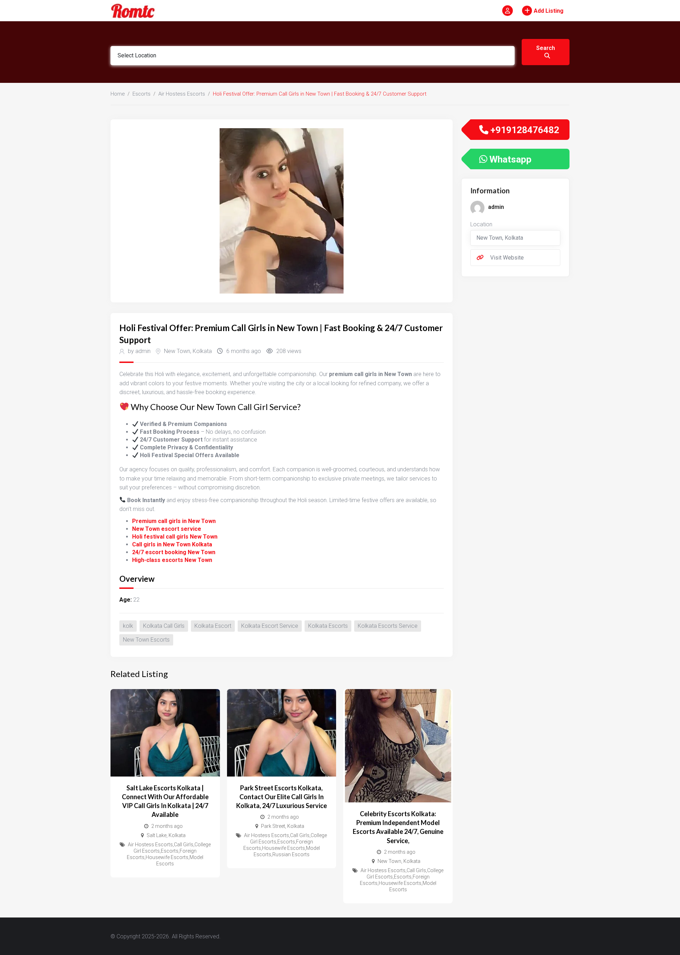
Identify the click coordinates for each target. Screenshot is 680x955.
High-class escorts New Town (172, 560)
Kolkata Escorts (328, 626)
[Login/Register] (507, 10)
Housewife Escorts (167, 857)
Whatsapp (509, 159)
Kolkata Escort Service (269, 626)
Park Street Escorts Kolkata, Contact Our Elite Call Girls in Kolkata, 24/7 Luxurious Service (281, 796)
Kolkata (202, 351)
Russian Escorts (291, 854)
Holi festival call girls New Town (174, 536)
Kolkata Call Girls (164, 626)
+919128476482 (523, 130)
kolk (128, 626)
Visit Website (507, 257)
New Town (177, 351)
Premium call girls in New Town (174, 521)
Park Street (273, 826)
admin (496, 207)
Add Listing (548, 10)
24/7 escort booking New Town (173, 552)
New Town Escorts (146, 639)
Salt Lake (156, 835)
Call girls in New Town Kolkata (172, 544)
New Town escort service (166, 528)
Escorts (141, 94)
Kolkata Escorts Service (388, 626)
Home (117, 94)
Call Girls (183, 844)
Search (545, 48)
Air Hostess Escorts (181, 94)
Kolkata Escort (212, 626)
